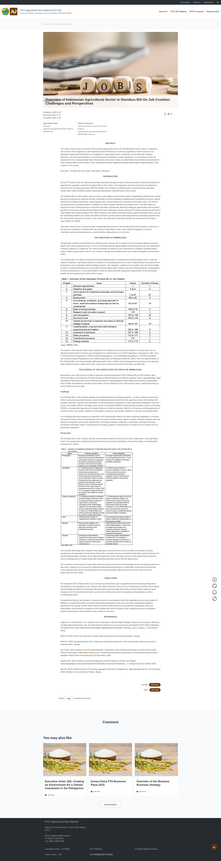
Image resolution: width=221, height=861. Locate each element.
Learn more (50, 795)
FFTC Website (96, 849)
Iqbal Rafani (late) (50, 123)
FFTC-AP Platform (178, 12)
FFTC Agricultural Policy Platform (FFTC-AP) (40, 10)
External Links (213, 12)
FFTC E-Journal (197, 12)
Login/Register (208, 2)
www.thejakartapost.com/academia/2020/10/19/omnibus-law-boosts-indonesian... (94, 664)
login (69, 698)
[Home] (10, 11)
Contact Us (196, 2)
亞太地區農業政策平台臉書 (101, 854)
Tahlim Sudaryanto (85, 123)
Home (46, 24)
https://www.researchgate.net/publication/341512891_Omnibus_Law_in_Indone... (113, 628)
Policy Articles (56, 24)
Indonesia (155, 685)
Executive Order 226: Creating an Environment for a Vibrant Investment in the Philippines (64, 785)
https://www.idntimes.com (90, 653)
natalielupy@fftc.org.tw (60, 836)
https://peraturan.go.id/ (138, 669)
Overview (155, 690)
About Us (163, 12)
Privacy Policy (185, 2)
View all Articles (110, 805)
